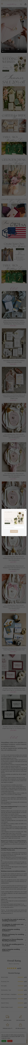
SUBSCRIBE (14, 531)
